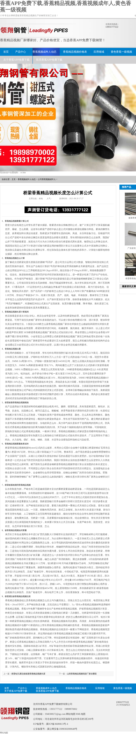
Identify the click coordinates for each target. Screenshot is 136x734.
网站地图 (70, 714)
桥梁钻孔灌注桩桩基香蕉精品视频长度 (28, 674)
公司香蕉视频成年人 (47, 179)
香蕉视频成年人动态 (44, 51)
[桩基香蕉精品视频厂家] (15, 724)
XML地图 (80, 714)
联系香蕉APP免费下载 (49, 59)
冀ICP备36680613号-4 (57, 724)
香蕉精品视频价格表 (75, 51)
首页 (6, 51)
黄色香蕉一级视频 (121, 51)
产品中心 (20, 51)
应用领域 (99, 51)
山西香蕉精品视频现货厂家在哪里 (82, 674)
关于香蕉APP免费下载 (16, 59)
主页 (14, 179)
